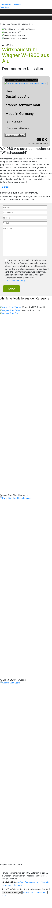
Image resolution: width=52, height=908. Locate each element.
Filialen (17, 4)
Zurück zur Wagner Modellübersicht (16, 24)
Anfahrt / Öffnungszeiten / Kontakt (33, 882)
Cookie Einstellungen (11, 892)
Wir (10, 4)
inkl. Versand (44, 143)
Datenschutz (41, 892)
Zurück (5, 187)
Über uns (7, 885)
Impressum (28, 892)
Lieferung (4, 4)
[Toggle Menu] (49, 11)
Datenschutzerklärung (15, 280)
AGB (4, 895)
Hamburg (24, 128)
